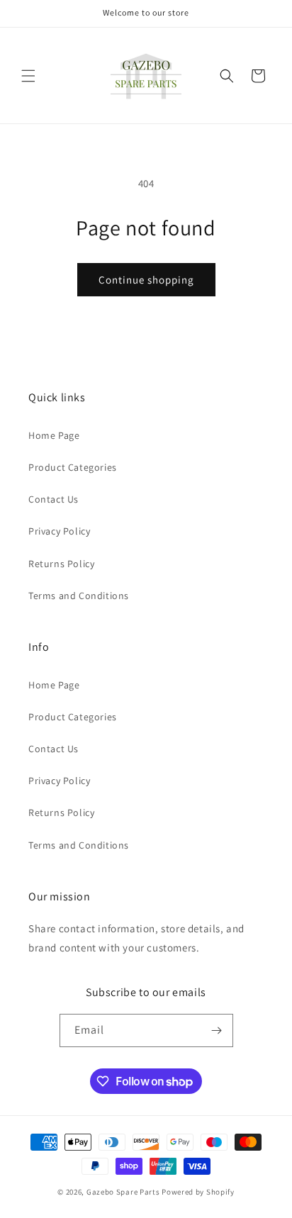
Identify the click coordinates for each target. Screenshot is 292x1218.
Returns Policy (61, 563)
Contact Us (53, 499)
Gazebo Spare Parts (123, 1192)
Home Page (53, 435)
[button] (28, 75)
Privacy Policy (59, 531)
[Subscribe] (216, 1030)
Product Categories (72, 467)
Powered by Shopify (198, 1192)
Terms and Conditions (78, 595)
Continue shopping (146, 279)
